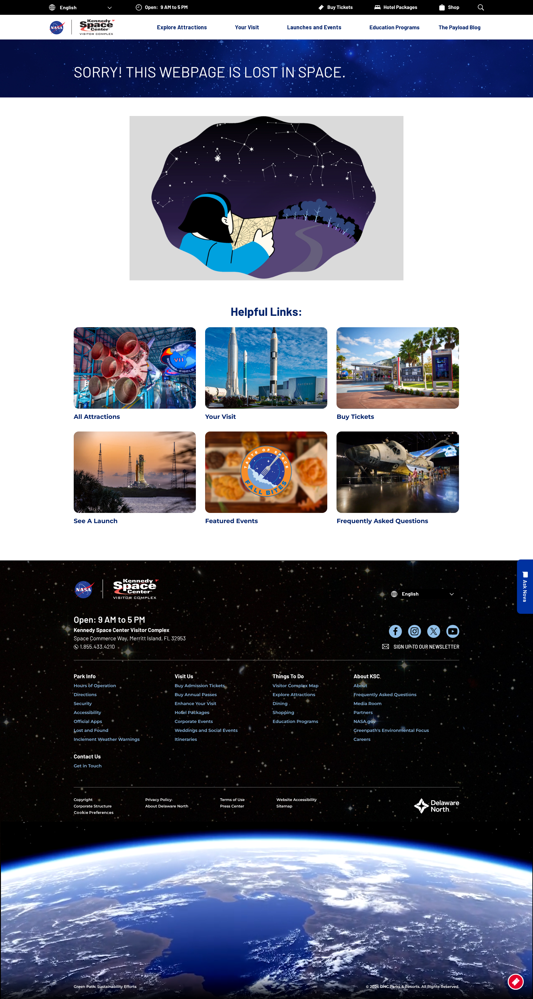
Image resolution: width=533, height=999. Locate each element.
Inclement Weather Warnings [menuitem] (107, 739)
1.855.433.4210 (97, 646)
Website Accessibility (296, 800)
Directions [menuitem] (85, 694)
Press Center (232, 806)
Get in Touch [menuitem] (88, 766)
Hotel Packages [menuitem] (192, 712)
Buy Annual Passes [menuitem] (196, 694)
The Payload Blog (460, 27)
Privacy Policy (158, 800)
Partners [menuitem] (363, 712)
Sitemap (284, 806)
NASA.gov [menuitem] (364, 721)
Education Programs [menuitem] (295, 721)
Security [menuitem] (83, 703)
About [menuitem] (360, 685)
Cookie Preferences (94, 812)
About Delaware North (166, 806)
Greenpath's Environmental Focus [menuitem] (391, 730)
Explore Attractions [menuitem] (294, 694)
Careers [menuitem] (361, 739)
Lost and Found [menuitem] (91, 730)
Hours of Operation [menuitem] (95, 685)
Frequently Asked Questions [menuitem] (384, 694)
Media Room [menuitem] (367, 703)
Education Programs (394, 27)
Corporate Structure (93, 806)
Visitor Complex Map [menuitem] (296, 685)
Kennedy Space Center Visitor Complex (121, 629)
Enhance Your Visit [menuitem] (195, 703)
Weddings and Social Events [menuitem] (206, 730)
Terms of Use (232, 800)
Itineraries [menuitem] (186, 739)
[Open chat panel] (525, 586)
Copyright (83, 800)
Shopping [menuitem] (283, 712)
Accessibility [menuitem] (87, 712)
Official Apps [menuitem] (88, 721)
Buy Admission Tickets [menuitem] (200, 685)
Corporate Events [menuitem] (194, 721)
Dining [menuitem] (280, 703)
